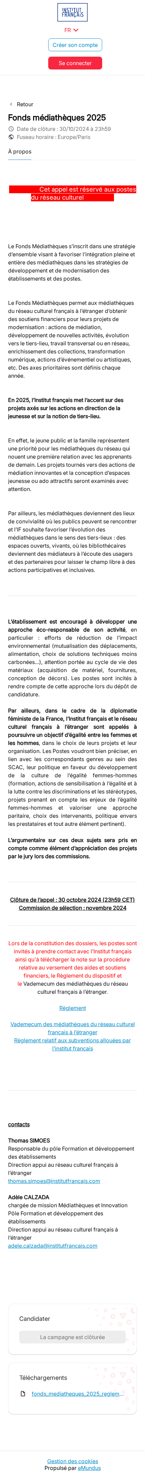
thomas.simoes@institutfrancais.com (54, 1181)
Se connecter (75, 63)
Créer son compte (75, 44)
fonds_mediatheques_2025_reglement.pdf (79, 1393)
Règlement (72, 1008)
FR (72, 30)
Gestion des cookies (72, 1461)
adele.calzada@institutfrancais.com (52, 1245)
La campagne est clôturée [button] (72, 1337)
